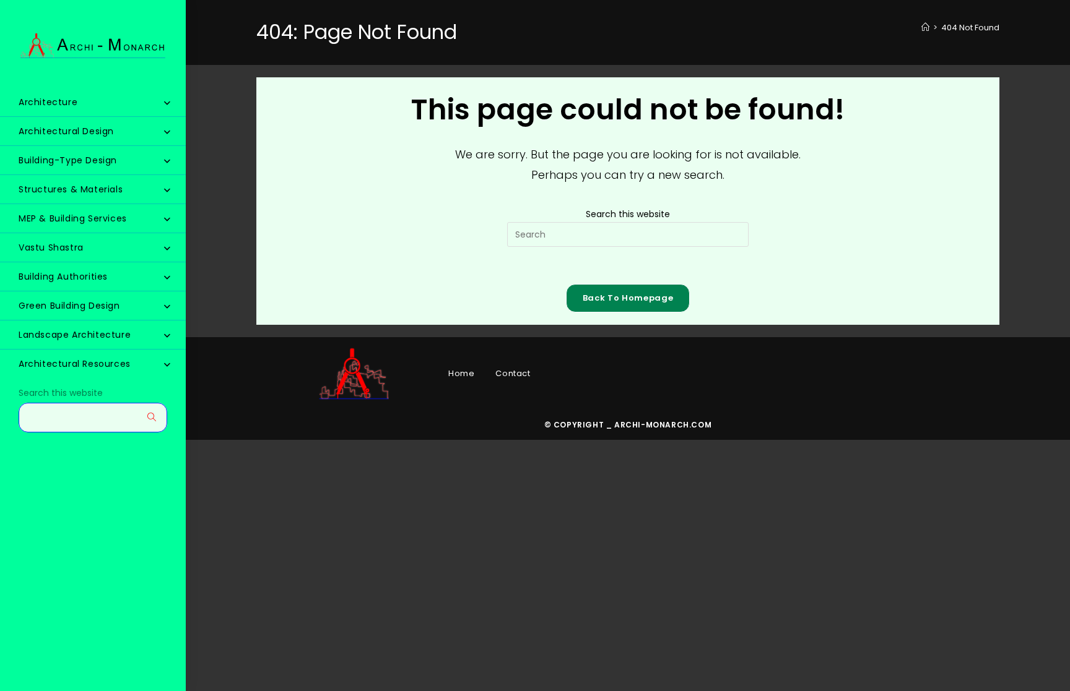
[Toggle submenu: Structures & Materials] (167, 190)
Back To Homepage (628, 298)
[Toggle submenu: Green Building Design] (167, 306)
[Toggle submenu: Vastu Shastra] (167, 248)
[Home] (925, 27)
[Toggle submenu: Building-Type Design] (167, 161)
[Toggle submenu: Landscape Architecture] (167, 335)
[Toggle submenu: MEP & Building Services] (167, 219)
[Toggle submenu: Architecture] (167, 103)
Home (461, 373)
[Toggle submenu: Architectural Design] (167, 132)
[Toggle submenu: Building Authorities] (167, 277)
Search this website (61, 393)
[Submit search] (151, 417)
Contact (512, 373)
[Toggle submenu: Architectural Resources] (167, 364)
